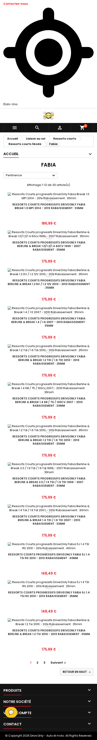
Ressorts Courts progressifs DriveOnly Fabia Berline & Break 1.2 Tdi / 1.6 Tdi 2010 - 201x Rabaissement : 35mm (48, 440)
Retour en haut (77, 672)
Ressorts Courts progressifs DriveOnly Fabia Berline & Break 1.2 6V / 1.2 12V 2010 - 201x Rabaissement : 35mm (49, 284)
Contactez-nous (15, 4)
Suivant (59, 662)
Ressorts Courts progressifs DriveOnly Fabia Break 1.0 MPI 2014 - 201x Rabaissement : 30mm (48, 206)
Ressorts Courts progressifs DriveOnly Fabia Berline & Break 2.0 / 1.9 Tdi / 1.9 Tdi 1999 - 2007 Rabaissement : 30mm (48, 482)
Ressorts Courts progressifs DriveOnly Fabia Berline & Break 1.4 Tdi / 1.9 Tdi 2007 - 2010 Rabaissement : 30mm (48, 520)
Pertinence (31, 175)
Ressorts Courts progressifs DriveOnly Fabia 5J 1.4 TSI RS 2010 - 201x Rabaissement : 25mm (49, 594)
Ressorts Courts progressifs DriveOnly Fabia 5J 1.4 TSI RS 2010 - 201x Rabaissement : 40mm (49, 556)
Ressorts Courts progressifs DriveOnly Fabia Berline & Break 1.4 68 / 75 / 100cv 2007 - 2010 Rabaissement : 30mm (48, 402)
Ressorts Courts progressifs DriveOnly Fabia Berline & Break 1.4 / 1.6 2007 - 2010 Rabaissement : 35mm (48, 322)
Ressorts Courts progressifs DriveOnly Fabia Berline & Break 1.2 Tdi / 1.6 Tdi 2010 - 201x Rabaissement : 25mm (48, 360)
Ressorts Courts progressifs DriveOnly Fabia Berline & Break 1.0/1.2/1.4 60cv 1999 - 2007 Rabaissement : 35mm (48, 246)
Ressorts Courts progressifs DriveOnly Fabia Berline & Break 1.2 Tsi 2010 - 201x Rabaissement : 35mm (49, 632)
